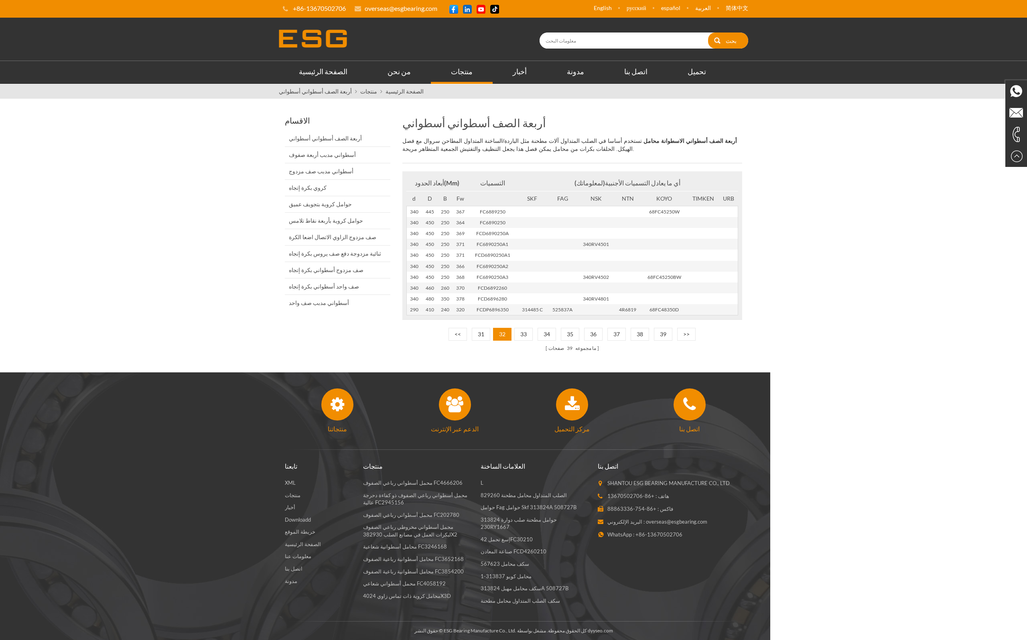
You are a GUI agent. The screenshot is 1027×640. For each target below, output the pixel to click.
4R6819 (627, 310)
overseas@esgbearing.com (401, 8)
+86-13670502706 (630, 496)
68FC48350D (664, 310)
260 (445, 288)
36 (593, 334)
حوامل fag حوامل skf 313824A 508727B (528, 507)
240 (445, 310)
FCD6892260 (492, 288)
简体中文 (737, 7)
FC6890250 (492, 222)
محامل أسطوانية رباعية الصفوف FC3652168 (413, 559)
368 (460, 277)
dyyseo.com (600, 631)
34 (547, 334)
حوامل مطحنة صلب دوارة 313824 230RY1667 (519, 523)
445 (430, 212)
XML (290, 482)
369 (460, 233)
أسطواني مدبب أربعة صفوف (322, 154)
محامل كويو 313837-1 (506, 576)
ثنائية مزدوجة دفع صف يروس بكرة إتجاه (335, 253)
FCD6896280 (492, 299)
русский (636, 7)
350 (445, 299)
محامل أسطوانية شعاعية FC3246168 (405, 546)
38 (640, 334)
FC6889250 (492, 212)
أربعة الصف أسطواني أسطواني (315, 91)
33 (523, 334)
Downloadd (298, 519)
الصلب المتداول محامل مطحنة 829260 (524, 495)
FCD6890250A (492, 233)
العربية (703, 7)
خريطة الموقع (300, 531)
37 (616, 334)
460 (430, 288)
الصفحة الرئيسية (323, 71)
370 (460, 288)
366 (460, 266)
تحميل (697, 71)
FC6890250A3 (492, 277)
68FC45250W (664, 212)
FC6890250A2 (492, 266)
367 (460, 212)
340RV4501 (596, 244)
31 (481, 334)
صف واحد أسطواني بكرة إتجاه (324, 286)
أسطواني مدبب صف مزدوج (321, 171)
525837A (562, 310)
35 (570, 334)
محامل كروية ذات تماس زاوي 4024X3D (407, 596)
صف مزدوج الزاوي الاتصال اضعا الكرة (332, 237)
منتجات (462, 71)
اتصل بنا (635, 71)
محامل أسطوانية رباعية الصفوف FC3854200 (413, 571)
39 (663, 334)
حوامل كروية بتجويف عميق (320, 204)
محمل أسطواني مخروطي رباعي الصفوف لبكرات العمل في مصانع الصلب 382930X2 (410, 531)
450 (430, 222)
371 (460, 244)
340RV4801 (596, 299)
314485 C (532, 310)
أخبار (520, 71)
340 (414, 212)
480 (430, 299)
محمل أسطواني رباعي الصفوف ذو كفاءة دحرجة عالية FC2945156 (415, 499)
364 (460, 222)
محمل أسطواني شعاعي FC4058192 (404, 583)
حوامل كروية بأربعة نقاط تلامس (326, 220)
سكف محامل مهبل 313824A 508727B (524, 588)
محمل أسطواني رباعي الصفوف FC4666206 (413, 482)
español (670, 7)
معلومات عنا (298, 556)
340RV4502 (596, 277)
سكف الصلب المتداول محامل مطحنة (520, 600)
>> (686, 334)
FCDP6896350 (493, 310)
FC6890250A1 (492, 244)
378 (460, 299)
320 (460, 310)
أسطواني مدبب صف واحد (319, 302)
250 (445, 212)
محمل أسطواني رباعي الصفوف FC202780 (411, 515)
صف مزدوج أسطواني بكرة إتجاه (326, 269)
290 (414, 310)
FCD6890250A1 (492, 255)
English (603, 7)
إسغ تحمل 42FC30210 (507, 539)
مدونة (575, 71)
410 (430, 310)
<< (458, 334)
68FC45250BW (664, 277)
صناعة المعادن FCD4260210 (513, 551)
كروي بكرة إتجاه (308, 187)
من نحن (399, 71)
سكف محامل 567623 (505, 564)
